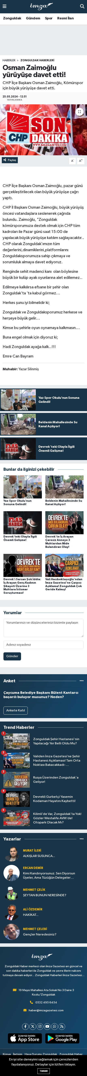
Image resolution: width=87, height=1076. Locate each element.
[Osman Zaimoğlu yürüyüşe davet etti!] (43, 129)
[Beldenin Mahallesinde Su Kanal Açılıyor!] (64, 487)
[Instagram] (40, 1026)
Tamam (44, 1071)
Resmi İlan (65, 18)
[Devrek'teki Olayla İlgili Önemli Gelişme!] (22, 522)
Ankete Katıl (15, 710)
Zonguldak (12, 18)
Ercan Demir (33, 868)
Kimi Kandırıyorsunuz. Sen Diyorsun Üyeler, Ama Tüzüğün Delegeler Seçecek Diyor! (49, 876)
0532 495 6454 (46, 1002)
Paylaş (12, 160)
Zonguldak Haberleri (37, 60)
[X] (32, 1026)
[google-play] (62, 1039)
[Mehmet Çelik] (11, 892)
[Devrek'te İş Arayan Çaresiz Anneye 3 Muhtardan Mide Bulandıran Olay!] (64, 522)
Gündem (33, 18)
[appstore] (25, 1039)
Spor (49, 18)
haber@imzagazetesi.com (46, 1010)
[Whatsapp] (54, 1026)
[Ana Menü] (4, 6)
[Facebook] (25, 1026)
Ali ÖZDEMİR (32, 909)
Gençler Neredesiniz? (39, 934)
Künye (7, 1054)
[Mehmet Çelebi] (11, 931)
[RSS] (61, 1026)
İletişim (17, 1054)
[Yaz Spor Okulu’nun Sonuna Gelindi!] (22, 487)
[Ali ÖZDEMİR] (11, 912)
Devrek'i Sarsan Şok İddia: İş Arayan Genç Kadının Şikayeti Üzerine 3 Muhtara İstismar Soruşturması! (22, 586)
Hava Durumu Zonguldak (41, 1054)
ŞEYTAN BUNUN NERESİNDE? (44, 895)
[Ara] (82, 6)
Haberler (9, 60)
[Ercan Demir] (11, 873)
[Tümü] (82, 681)
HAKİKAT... (30, 915)
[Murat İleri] (11, 853)
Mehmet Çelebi (35, 929)
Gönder (12, 656)
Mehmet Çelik (34, 889)
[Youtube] (47, 1026)
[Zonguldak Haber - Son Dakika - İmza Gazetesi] (43, 7)
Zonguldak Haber (71, 1054)
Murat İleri (32, 850)
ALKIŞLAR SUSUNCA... (39, 856)
